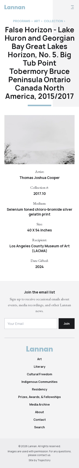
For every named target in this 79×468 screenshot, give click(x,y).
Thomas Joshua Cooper (39, 177)
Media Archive (39, 404)
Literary (39, 367)
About (39, 412)
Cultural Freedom (39, 374)
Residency (39, 389)
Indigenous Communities (39, 382)
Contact (39, 420)
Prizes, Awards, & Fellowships (39, 397)
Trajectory (43, 460)
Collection (53, 21)
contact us (43, 455)
